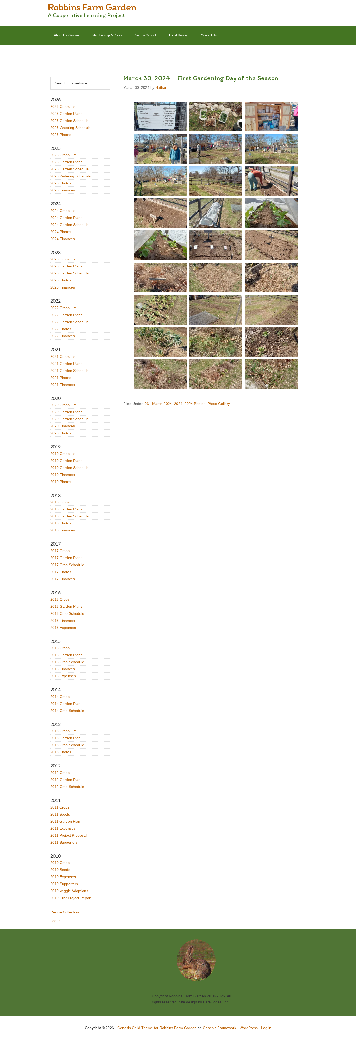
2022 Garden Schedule (69, 322)
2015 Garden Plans (66, 655)
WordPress (249, 1028)
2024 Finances (62, 239)
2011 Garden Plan (65, 821)
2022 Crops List (63, 308)
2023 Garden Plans (66, 266)
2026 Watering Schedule (70, 128)
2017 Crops (60, 551)
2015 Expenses (63, 676)
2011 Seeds (60, 814)
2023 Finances (62, 287)
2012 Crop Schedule (67, 787)
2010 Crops (60, 863)
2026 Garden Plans (66, 113)
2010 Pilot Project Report (70, 898)
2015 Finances (62, 669)
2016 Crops (60, 599)
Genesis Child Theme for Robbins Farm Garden (157, 1028)
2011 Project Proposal (68, 835)
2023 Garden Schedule (69, 273)
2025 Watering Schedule (70, 176)
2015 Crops (60, 648)
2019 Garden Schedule (69, 468)
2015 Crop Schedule (67, 662)
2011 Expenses (63, 828)
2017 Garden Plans (66, 558)
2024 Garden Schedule (69, 225)
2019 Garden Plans (66, 461)
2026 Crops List (63, 106)
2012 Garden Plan (65, 780)
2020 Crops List (63, 405)
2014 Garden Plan (65, 703)
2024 (178, 404)
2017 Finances (62, 579)
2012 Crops (60, 772)
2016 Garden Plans (66, 606)
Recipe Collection (64, 912)
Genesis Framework (219, 1028)
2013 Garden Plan (65, 738)
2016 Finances (62, 620)
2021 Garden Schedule (69, 370)
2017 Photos (60, 572)
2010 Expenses (63, 877)
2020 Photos (60, 433)
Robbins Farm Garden (92, 7)
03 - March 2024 (158, 404)
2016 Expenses (63, 627)
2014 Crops (60, 696)
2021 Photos (60, 377)
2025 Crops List (63, 155)
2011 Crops (59, 807)
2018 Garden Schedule (69, 516)
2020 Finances (62, 426)
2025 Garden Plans (66, 162)
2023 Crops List (63, 259)
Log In (55, 921)
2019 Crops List (63, 454)
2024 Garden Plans (66, 218)
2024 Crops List (63, 211)
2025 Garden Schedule (69, 169)
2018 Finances (62, 530)
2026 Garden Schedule (69, 120)
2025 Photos (60, 183)
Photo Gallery (218, 404)
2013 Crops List (63, 731)
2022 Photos (60, 329)
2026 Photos (60, 135)
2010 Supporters (64, 884)
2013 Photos (60, 752)
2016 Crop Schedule (67, 613)
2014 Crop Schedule (67, 711)
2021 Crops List (63, 356)
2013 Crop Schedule (67, 745)
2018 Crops (60, 502)
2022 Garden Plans (66, 315)
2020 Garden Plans (66, 412)
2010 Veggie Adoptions (69, 891)
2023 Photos (60, 280)
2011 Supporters (64, 842)
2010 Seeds (60, 870)
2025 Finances (62, 190)
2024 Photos (195, 404)
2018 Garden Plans (66, 509)
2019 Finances (62, 475)
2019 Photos (60, 482)
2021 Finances (62, 385)
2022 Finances (62, 336)
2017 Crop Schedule (67, 565)
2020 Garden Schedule (69, 419)
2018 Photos (60, 523)
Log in (266, 1028)
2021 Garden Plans (66, 363)
